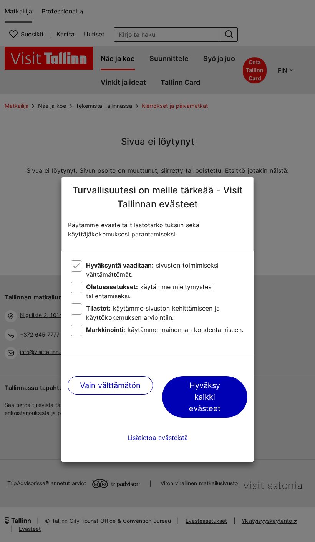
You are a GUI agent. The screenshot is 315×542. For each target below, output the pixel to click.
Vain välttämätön (110, 385)
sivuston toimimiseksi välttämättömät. (152, 269)
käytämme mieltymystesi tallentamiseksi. (149, 291)
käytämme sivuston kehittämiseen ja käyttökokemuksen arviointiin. (153, 312)
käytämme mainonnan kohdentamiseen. (164, 330)
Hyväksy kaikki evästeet (204, 397)
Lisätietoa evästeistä (158, 437)
